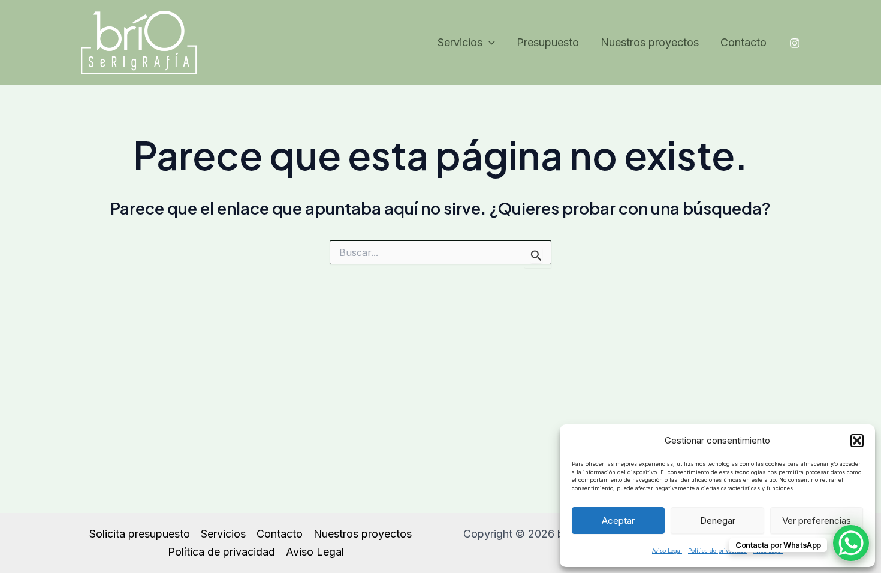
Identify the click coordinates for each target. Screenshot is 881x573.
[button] (857, 441)
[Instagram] (794, 43)
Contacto (743, 42)
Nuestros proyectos (650, 42)
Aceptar (618, 520)
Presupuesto (548, 42)
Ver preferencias (816, 520)
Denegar (717, 520)
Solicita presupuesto (139, 533)
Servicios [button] (460, 42)
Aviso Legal (667, 550)
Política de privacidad (717, 550)
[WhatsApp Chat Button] (851, 543)
